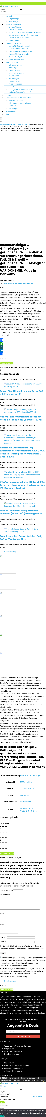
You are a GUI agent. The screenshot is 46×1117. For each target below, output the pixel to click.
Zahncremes (14, 40)
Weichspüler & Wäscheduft (20, 92)
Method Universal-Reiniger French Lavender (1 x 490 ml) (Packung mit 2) (21, 512)
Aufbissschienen (15, 29)
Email (3, 941)
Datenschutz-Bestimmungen (16, 1065)
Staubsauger (14, 106)
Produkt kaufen (6, 363)
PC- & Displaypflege (17, 57)
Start (1, 124)
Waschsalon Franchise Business (17, 1046)
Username (4, 1094)
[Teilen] (23, 353)
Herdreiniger (14, 78)
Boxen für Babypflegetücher (20, 46)
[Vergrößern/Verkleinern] (1, 1105)
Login (2, 1102)
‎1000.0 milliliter (26, 782)
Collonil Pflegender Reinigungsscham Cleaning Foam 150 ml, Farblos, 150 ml (21, 418)
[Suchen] (21, 9)
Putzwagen (13, 108)
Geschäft (6, 124)
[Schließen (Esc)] (7, 1105)
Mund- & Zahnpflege (13, 24)
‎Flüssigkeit (24, 795)
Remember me (8, 1099)
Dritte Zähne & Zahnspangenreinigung (25, 32)
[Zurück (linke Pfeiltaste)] (1, 1108)
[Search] (1, 121)
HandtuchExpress (11, 1054)
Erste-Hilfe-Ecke (12, 111)
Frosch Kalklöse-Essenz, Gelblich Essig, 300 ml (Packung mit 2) (21, 538)
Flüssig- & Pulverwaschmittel (21, 89)
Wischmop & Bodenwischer (20, 103)
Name (3, 937)
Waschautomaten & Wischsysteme (19, 98)
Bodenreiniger (14, 70)
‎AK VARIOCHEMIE (27, 788)
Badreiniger (13, 68)
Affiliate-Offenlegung (13, 1071)
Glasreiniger (14, 76)
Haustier (9, 95)
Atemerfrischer (15, 27)
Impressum (9, 1063)
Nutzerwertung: (6, 890)
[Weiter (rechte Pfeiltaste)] (3, 1108)
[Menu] (1, 119)
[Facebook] (23, 340)
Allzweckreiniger (15, 65)
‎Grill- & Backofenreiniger (30, 775)
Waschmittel (10, 87)
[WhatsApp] (23, 343)
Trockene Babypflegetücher (21, 51)
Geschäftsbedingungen (14, 1068)
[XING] (23, 347)
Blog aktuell (9, 1048)
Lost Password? (35, 1097)
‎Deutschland (25, 802)
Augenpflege (14, 19)
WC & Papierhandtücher (15, 60)
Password (4, 1097)
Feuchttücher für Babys (18, 49)
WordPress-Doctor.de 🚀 (34, 1080)
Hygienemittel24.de (14, 1078)
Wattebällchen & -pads (19, 54)
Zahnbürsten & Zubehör (19, 38)
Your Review (5, 894)
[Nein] (4, 1116)
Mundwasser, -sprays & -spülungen (23, 35)
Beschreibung (10, 552)
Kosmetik (9, 16)
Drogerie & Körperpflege (12, 283)
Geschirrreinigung (16, 73)
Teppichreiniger (15, 84)
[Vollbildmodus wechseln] (3, 1105)
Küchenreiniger (15, 81)
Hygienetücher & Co (13, 43)
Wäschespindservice (13, 1051)
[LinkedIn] (23, 350)
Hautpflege (13, 21)
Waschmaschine (16, 100)
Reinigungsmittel (12, 62)
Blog (7, 114)
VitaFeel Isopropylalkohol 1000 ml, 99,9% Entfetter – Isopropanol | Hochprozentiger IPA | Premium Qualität (23, 485)
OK (2, 1116)
